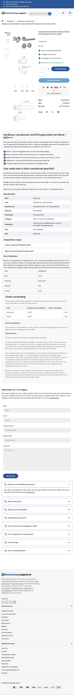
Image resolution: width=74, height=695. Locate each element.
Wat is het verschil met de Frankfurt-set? (19, 251)
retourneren (30, 492)
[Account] (63, 13)
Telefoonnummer (9, 426)
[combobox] (40, 13)
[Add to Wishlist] (41, 75)
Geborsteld (42, 281)
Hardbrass (10, 21)
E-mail (5, 416)
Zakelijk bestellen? (54, 80)
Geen (40, 291)
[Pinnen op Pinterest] (58, 112)
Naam (5, 406)
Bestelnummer (7, 436)
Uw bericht (6, 446)
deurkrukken (6, 588)
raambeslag (28, 588)
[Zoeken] (49, 13)
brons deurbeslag (17, 584)
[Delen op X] (52, 112)
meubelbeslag (6, 591)
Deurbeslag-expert (13, 683)
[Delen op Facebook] (47, 112)
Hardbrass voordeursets (25, 21)
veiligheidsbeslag (17, 588)
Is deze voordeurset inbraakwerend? (18, 245)
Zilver (40, 276)
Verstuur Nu (10, 476)
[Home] (2, 21)
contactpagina (54, 398)
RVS (39, 286)
